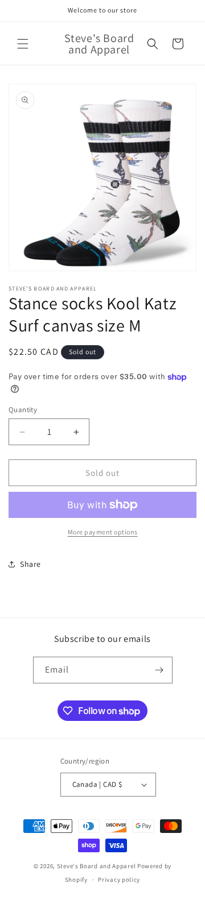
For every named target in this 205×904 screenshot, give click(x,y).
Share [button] (30, 564)
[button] (22, 43)
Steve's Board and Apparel (96, 866)
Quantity (23, 409)
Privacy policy (119, 880)
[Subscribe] (159, 670)
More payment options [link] (103, 532)
